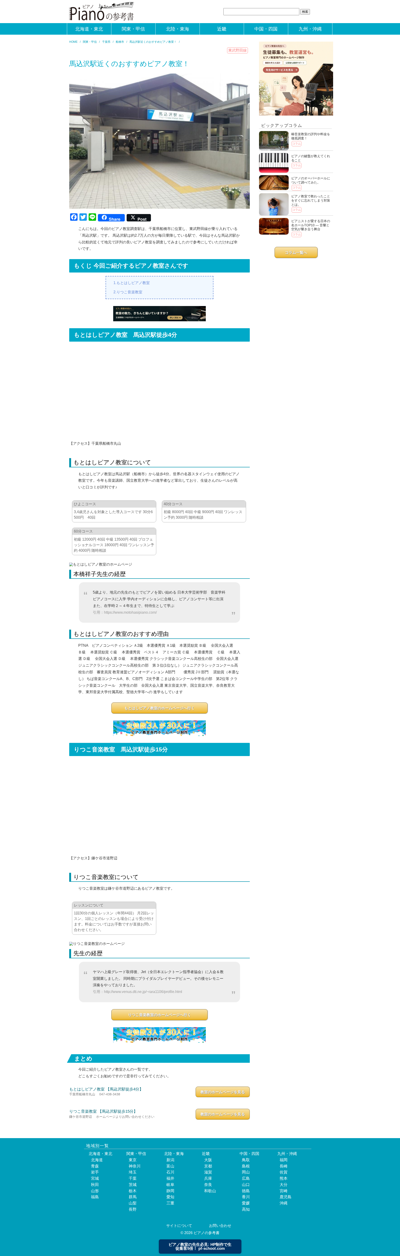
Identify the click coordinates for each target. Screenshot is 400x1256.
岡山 (246, 1172)
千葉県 (106, 41)
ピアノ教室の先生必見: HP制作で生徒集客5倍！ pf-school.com (200, 1246)
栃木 (133, 1191)
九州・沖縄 (310, 28)
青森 (95, 1166)
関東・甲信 (133, 28)
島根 (246, 1166)
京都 (208, 1166)
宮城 (95, 1178)
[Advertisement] (296, 294)
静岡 (170, 1191)
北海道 (97, 1160)
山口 (246, 1184)
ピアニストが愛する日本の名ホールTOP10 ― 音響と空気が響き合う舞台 (310, 225)
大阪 (208, 1160)
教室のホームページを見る (222, 1092)
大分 (284, 1184)
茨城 (133, 1184)
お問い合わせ (220, 1226)
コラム (296, 143)
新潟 (170, 1160)
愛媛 (246, 1203)
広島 (246, 1178)
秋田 (95, 1184)
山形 (95, 1191)
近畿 (221, 28)
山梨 (133, 1203)
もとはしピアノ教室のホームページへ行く (159, 708)
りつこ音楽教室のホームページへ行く (159, 1015)
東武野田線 (237, 50)
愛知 (170, 1197)
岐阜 (170, 1184)
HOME (73, 41)
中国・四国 (266, 28)
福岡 (284, 1160)
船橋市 (120, 41)
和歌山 (210, 1191)
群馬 (133, 1197)
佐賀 (284, 1172)
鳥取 (246, 1160)
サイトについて (179, 1226)
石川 (170, 1172)
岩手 (95, 1172)
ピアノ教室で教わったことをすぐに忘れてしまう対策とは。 (310, 200)
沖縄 (284, 1203)
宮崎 (284, 1191)
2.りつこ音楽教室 (127, 292)
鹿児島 (285, 1197)
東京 (133, 1160)
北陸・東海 (177, 28)
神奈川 (135, 1166)
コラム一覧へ (296, 252)
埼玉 (133, 1172)
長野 (133, 1209)
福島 (95, 1197)
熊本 (284, 1178)
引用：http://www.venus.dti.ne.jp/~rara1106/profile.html (137, 992)
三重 (170, 1203)
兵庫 (208, 1178)
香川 (246, 1197)
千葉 (133, 1178)
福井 (170, 1178)
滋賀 (208, 1172)
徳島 (246, 1191)
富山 (170, 1166)
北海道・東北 (89, 28)
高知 (246, 1209)
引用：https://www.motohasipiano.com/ (125, 612)
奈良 (208, 1184)
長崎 (284, 1166)
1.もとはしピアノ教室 (131, 283)
